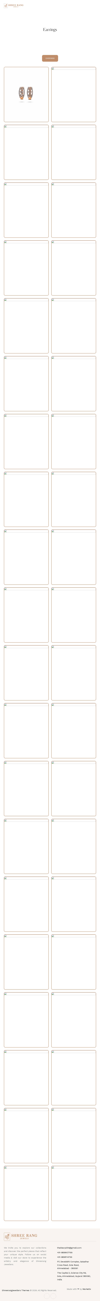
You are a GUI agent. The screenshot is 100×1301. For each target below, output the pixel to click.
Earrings (50, 58)
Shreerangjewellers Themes (15, 1290)
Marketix (87, 1289)
